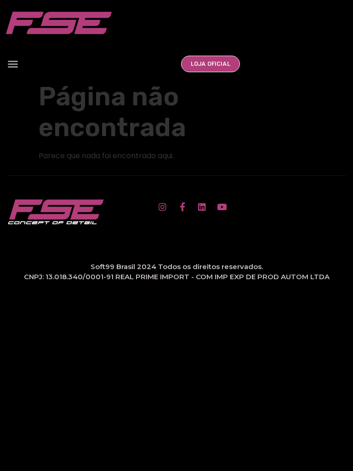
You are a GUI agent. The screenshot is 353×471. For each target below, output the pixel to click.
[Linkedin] (202, 206)
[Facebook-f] (182, 206)
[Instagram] (162, 206)
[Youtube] (222, 206)
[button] (13, 64)
